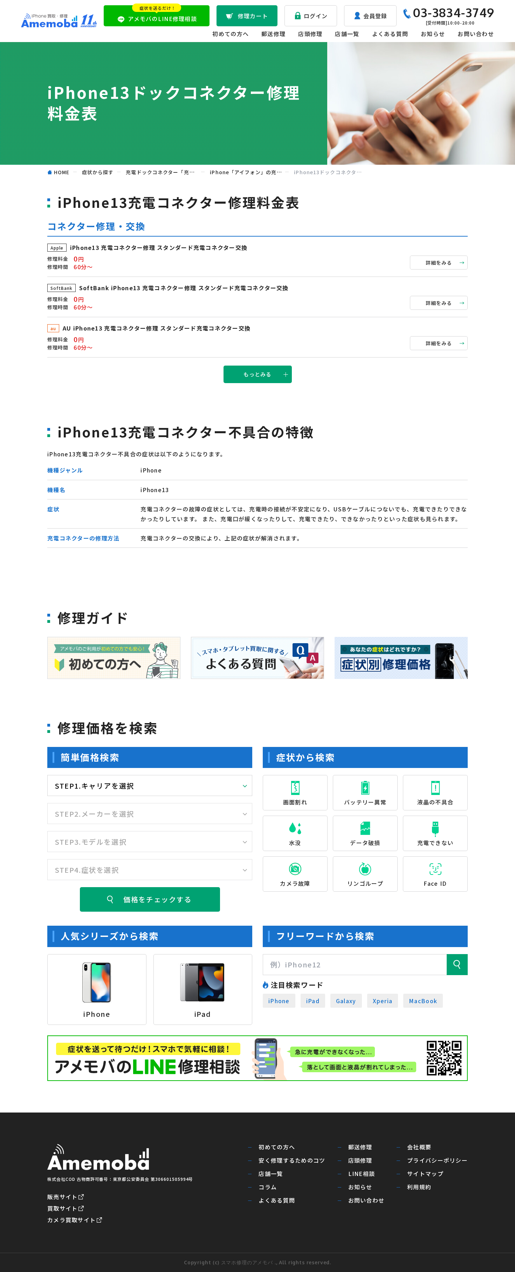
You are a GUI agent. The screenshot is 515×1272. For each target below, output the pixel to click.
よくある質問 (390, 33)
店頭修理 (310, 33)
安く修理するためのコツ (292, 1160)
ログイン (316, 16)
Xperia (383, 1000)
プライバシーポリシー (437, 1160)
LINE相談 (361, 1173)
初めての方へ (230, 33)
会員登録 (375, 16)
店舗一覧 (347, 33)
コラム (268, 1187)
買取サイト (62, 1208)
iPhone (279, 1000)
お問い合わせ (476, 33)
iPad (313, 1000)
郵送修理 (273, 33)
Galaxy (346, 1000)
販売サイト (62, 1196)
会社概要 (419, 1147)
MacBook (423, 1000)
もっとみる (257, 374)
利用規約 (419, 1187)
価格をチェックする (157, 899)
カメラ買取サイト (71, 1220)
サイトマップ (425, 1173)
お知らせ (433, 33)
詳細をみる (439, 262)
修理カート (253, 16)
